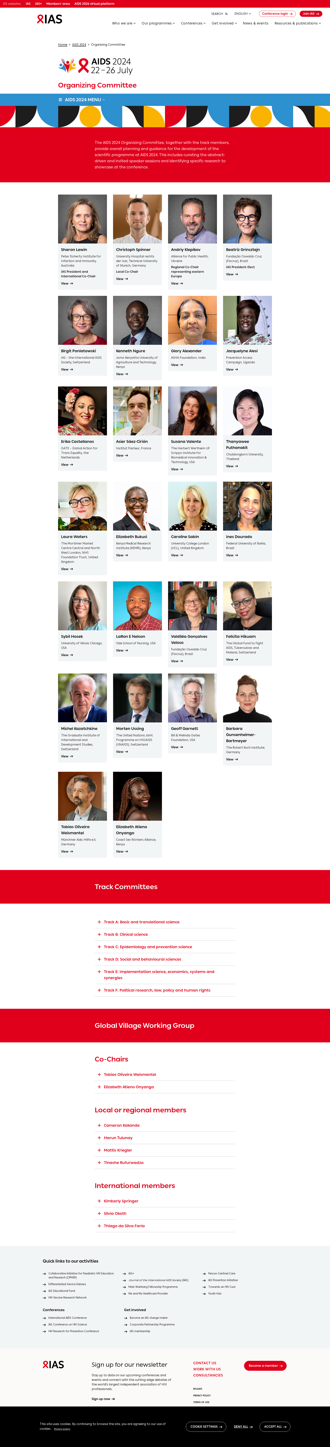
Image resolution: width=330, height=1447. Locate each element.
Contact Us (204, 1363)
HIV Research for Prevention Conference (74, 1331)
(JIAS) (158, 1280)
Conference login (275, 13)
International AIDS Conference (68, 1318)
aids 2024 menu (83, 99)
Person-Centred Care (221, 1273)
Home (62, 44)
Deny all (241, 1426)
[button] (127, 24)
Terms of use (201, 1402)
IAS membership (140, 1331)
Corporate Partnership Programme (152, 1324)
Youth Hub (215, 1293)
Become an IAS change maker (149, 1318)
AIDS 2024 (79, 44)
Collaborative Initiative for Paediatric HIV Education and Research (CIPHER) (81, 1275)
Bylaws (197, 1389)
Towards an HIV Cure (221, 1287)
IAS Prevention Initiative (223, 1280)
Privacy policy (62, 1428)
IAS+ (131, 1273)
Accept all (273, 1426)
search (217, 14)
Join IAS (309, 13)
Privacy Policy (202, 1395)
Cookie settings (204, 1426)
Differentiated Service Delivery (67, 1284)
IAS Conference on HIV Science (68, 1324)
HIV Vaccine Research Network (68, 1297)
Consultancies (208, 1375)
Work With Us (207, 1369)
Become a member (263, 1365)
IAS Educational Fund (62, 1291)
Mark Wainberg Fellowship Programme (153, 1287)
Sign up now (101, 1399)
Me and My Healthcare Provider (148, 1293)
